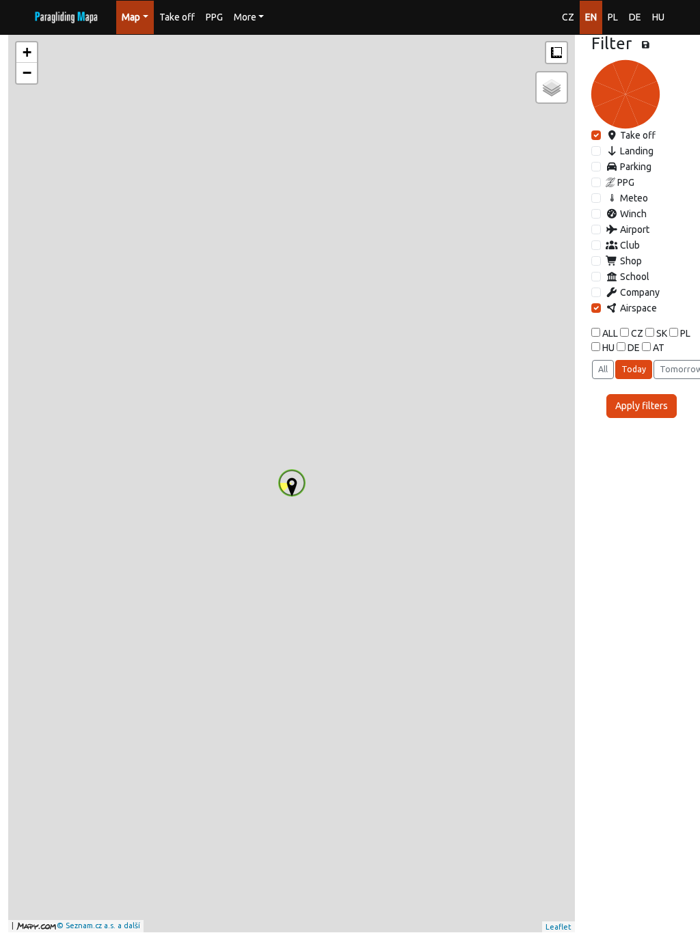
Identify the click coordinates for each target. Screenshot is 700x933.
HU (658, 17)
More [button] (245, 17)
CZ (568, 17)
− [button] (27, 72)
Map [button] (131, 17)
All (603, 369)
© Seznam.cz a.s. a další (98, 925)
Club (629, 245)
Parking (634, 166)
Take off (177, 17)
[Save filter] (646, 45)
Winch (632, 213)
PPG (214, 17)
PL (613, 17)
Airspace (637, 308)
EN (591, 17)
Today (633, 369)
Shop (630, 260)
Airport (633, 229)
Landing (636, 150)
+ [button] (27, 52)
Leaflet (558, 927)
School (633, 276)
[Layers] (552, 87)
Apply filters (641, 405)
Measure (556, 52)
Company (639, 292)
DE (635, 17)
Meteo (633, 198)
